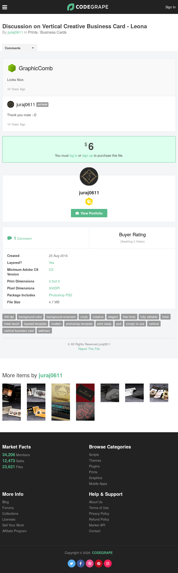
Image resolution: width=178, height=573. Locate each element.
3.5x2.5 (54, 281)
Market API (97, 525)
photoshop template (79, 323)
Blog (5, 501)
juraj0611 (15, 32)
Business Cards (53, 32)
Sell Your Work (13, 525)
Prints (33, 32)
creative (98, 316)
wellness (44, 330)
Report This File (89, 348)
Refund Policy (99, 519)
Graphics (95, 477)
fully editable (148, 316)
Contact (94, 530)
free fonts (129, 316)
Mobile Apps (98, 483)
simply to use (135, 323)
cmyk (84, 316)
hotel (165, 316)
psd (118, 323)
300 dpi (9, 316)
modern (56, 323)
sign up (87, 155)
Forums (8, 507)
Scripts (94, 454)
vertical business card (19, 330)
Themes (95, 460)
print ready (104, 323)
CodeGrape (102, 552)
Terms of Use (99, 507)
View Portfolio (91, 213)
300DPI (54, 288)
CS (51, 269)
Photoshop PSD (60, 295)
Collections (10, 513)
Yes (51, 262)
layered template (35, 323)
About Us (95, 501)
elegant (113, 316)
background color (30, 316)
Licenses (8, 519)
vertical (154, 323)
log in (73, 155)
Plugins (94, 466)
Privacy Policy (99, 513)
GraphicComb (36, 68)
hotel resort (11, 323)
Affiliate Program (14, 530)
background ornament (61, 316)
